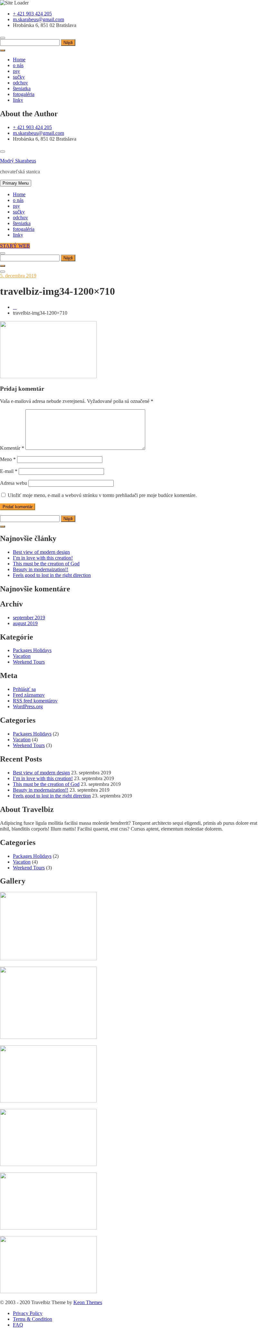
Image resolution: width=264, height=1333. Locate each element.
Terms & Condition (32, 1319)
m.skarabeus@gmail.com (38, 19)
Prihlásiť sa (24, 689)
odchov (20, 82)
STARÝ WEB (15, 245)
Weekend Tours (29, 662)
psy (16, 71)
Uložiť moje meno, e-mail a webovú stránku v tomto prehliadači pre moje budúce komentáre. (102, 495)
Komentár (12, 448)
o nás (18, 65)
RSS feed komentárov (35, 700)
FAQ (18, 1325)
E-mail (8, 471)
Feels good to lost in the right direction (52, 575)
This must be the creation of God (46, 563)
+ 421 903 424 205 (32, 13)
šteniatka (22, 88)
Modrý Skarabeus (18, 160)
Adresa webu (13, 483)
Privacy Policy (27, 1313)
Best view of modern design (41, 552)
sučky (19, 77)
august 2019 (25, 623)
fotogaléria (23, 94)
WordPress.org (28, 706)
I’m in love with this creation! (43, 558)
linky (18, 100)
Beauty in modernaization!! (40, 569)
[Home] (15, 307)
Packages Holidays (32, 650)
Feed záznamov (29, 695)
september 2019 (29, 617)
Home (19, 59)
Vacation (22, 656)
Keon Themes (87, 1302)
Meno (8, 459)
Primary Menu (16, 183)
